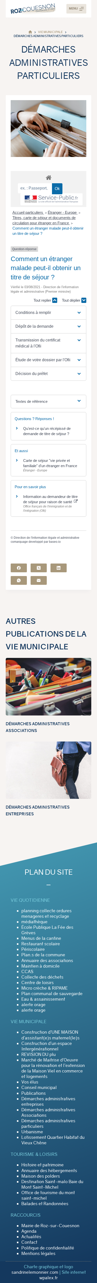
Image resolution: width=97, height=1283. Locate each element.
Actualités (31, 1236)
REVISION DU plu (38, 1054)
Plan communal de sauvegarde (52, 993)
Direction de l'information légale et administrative (46, 537)
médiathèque (34, 922)
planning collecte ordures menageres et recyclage (46, 913)
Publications (33, 1093)
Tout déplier (71, 300)
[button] (48, 312)
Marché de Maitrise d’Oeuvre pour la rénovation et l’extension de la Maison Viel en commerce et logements (53, 1068)
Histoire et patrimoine (42, 1165)
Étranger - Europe (63, 212)
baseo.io (55, 541)
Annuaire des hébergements (49, 1170)
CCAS (27, 971)
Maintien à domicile (40, 966)
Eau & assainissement (43, 999)
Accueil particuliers (28, 212)
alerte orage (33, 1004)
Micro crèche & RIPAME (44, 988)
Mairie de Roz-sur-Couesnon (50, 1225)
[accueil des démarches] (48, 177)
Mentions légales (38, 1253)
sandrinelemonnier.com (34, 1272)
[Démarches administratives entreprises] (48, 770)
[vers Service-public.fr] (51, 199)
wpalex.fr (48, 1277)
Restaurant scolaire (40, 944)
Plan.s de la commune (43, 955)
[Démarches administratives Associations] (48, 686)
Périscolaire (33, 949)
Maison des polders (40, 1176)
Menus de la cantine (41, 938)
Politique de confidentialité (47, 1248)
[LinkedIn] (58, 568)
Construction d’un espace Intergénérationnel (46, 1046)
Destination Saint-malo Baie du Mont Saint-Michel (52, 1184)
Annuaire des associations (47, 960)
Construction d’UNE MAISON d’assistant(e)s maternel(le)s (50, 1034)
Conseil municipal (39, 1087)
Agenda (29, 1231)
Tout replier (43, 300)
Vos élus (29, 1082)
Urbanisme (32, 1132)
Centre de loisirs (37, 982)
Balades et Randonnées (44, 1203)
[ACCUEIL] (30, 32)
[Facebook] (19, 568)
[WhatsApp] (19, 580)
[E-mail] (39, 580)
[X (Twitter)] (39, 568)
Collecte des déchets (42, 977)
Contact (29, 1242)
